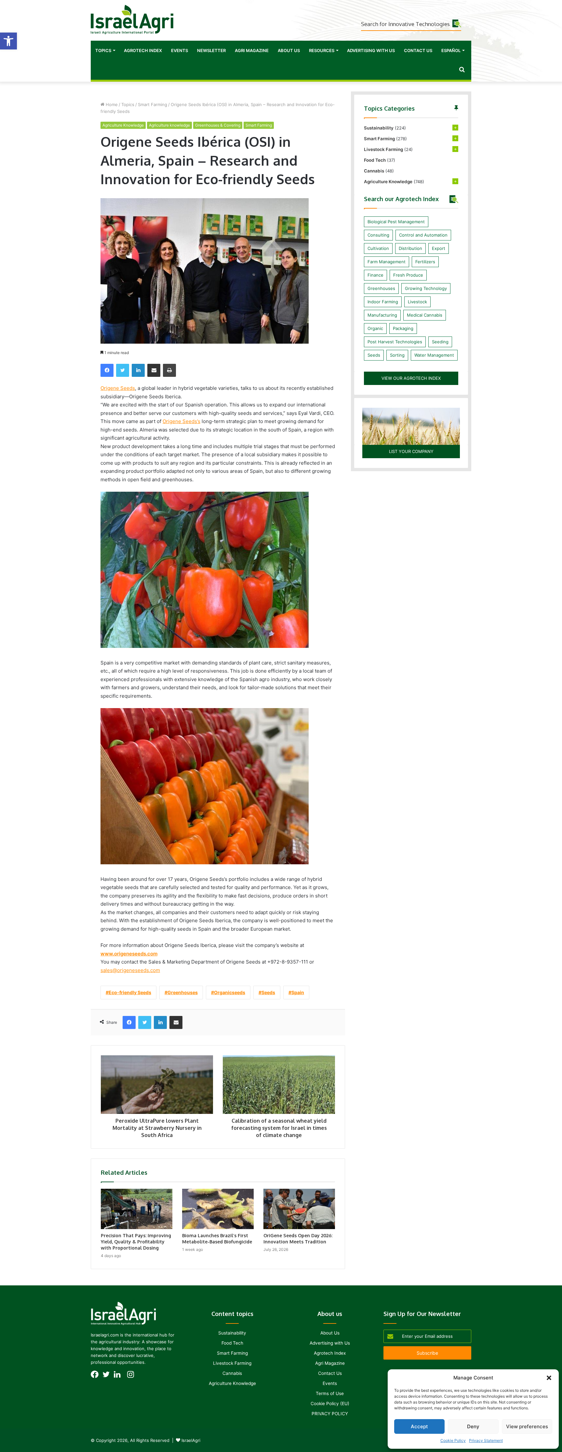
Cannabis (374, 170)
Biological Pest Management (396, 221)
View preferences (527, 1426)
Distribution (410, 248)
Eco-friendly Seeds (130, 992)
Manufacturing (382, 315)
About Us (289, 50)
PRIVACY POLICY (330, 1413)
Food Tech (375, 160)
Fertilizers (425, 261)
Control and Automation (423, 235)
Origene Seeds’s (181, 421)
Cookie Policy (453, 1440)
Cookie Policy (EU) (330, 1403)
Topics (103, 50)
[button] (8, 41)
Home (111, 104)
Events (179, 50)
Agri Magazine (252, 50)
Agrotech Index (143, 50)
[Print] (169, 370)
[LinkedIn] (138, 370)
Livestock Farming (383, 149)
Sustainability (379, 127)
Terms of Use (330, 1393)
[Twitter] (122, 370)
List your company (411, 451)
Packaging (403, 328)
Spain (297, 992)
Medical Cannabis (424, 315)
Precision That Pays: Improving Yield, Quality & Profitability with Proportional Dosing (136, 1242)
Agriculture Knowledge (123, 125)
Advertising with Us (371, 50)
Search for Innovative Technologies (405, 24)
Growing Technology (426, 288)
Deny (473, 1426)
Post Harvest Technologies (395, 341)
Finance (375, 275)
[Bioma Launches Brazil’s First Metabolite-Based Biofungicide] (218, 1209)
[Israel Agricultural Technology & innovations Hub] (132, 19)
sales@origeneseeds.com (130, 970)
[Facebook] (107, 370)
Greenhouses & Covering (217, 125)
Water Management (434, 355)
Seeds (268, 992)
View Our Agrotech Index (411, 378)
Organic (375, 328)
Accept (419, 1426)
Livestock (417, 301)
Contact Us (418, 50)
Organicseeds (229, 992)
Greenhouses (182, 992)
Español (451, 50)
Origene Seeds (117, 388)
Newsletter (211, 50)
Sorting (397, 355)
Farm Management (387, 261)
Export (438, 248)
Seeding (440, 341)
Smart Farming (152, 104)
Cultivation (378, 248)
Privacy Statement (486, 1440)
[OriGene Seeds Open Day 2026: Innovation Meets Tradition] (299, 1209)
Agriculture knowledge (169, 125)
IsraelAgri (190, 1440)
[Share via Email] (153, 370)
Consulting (378, 235)
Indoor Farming (383, 301)
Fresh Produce (408, 275)
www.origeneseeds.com (128, 954)
